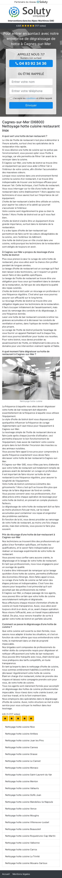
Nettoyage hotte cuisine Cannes (21, 747)
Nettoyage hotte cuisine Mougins (22, 815)
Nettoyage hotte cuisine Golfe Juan (23, 795)
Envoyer (31, 105)
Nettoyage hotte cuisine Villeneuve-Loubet (27, 822)
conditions (31, 98)
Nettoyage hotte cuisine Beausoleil (23, 829)
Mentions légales (21, 874)
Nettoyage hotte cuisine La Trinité (22, 856)
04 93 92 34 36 (32, 63)
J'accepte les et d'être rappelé (32, 98)
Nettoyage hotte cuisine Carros (21, 849)
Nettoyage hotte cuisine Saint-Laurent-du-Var (28, 774)
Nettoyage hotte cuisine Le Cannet (23, 761)
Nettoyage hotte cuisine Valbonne (22, 842)
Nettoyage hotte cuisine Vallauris (22, 788)
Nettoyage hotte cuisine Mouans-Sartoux (26, 863)
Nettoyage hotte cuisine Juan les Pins (24, 740)
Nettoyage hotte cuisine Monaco (21, 767)
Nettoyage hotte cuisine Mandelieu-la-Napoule (29, 802)
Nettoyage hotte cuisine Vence (20, 808)
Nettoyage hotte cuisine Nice (20, 726)
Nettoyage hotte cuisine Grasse (21, 754)
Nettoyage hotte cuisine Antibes (21, 733)
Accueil (6, 874)
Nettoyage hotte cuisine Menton (21, 781)
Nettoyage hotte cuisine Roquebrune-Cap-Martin (30, 836)
